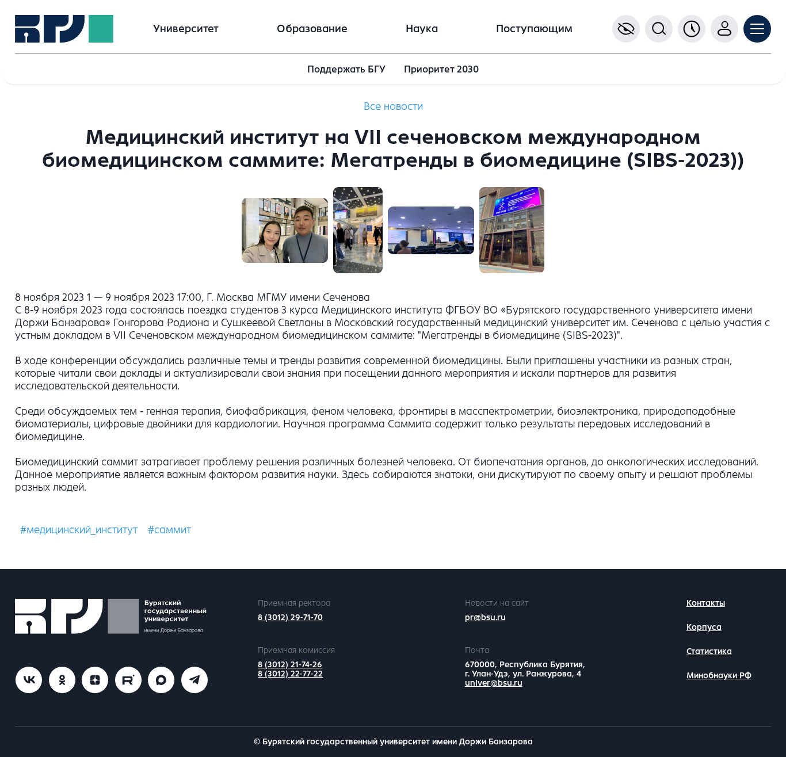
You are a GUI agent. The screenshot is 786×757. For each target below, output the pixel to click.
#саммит (169, 530)
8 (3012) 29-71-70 (290, 617)
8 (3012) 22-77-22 (290, 674)
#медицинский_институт (79, 530)
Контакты (705, 603)
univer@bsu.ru (493, 683)
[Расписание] (691, 29)
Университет (186, 29)
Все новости (393, 106)
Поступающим (534, 29)
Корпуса (704, 627)
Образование (312, 29)
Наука (422, 29)
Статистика (709, 651)
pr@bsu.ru (485, 617)
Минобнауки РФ (718, 675)
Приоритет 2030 (441, 69)
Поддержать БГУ (346, 69)
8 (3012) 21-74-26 (290, 664)
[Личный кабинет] (724, 29)
